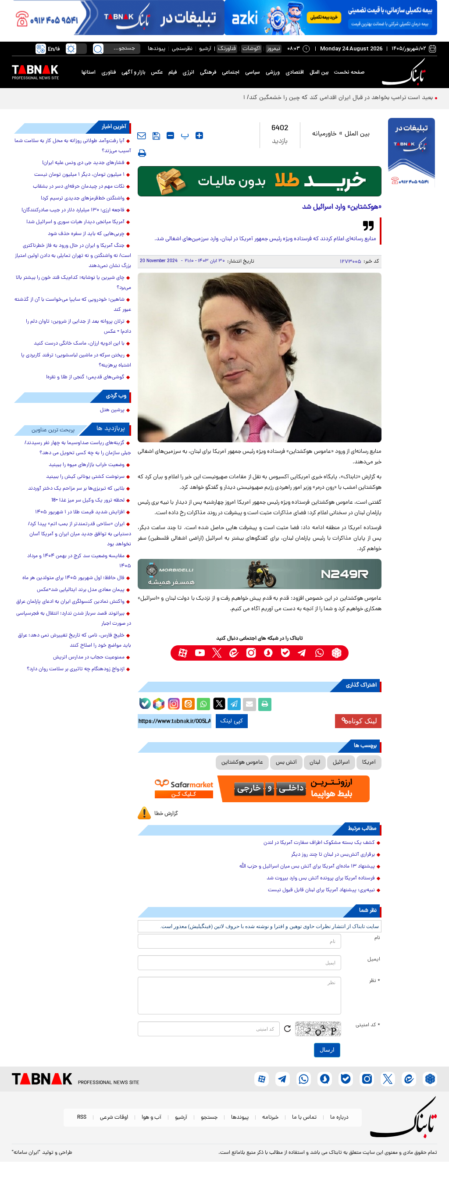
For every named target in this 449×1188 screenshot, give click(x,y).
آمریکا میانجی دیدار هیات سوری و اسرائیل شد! (75, 222)
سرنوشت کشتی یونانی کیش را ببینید (85, 477)
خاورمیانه (324, 134)
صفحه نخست (349, 72)
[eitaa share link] (188, 704)
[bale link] (285, 652)
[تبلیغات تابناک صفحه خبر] (411, 154)
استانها (89, 72)
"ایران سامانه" (26, 1153)
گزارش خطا (166, 814)
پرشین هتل (112, 410)
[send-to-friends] (141, 135)
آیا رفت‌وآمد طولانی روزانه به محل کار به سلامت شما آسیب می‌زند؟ (72, 146)
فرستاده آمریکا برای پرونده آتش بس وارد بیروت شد (321, 878)
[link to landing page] (405, 72)
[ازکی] (330, 17)
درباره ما (339, 1117)
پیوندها (156, 49)
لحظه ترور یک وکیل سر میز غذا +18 (88, 501)
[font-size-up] (199, 135)
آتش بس (286, 762)
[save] (156, 136)
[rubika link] (336, 652)
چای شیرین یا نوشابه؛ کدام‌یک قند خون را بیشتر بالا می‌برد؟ (73, 283)
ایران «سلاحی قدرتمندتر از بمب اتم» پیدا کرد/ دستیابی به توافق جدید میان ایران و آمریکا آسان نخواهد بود (79, 534)
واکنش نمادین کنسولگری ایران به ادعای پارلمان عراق (70, 602)
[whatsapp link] (319, 652)
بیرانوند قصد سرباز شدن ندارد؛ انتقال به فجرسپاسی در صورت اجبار (73, 619)
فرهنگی (208, 72)
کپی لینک (232, 721)
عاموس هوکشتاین (242, 762)
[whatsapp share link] (203, 704)
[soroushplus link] (268, 652)
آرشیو (205, 49)
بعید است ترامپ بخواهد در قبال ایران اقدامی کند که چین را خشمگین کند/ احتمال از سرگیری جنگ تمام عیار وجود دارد (285, 98)
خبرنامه (270, 1117)
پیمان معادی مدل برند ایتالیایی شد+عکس (81, 590)
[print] (142, 153)
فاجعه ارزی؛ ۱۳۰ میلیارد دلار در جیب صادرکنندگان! (73, 210)
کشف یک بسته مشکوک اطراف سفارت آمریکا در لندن (319, 843)
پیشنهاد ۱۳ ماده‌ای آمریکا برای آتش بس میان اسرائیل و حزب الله (307, 867)
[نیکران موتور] (260, 574)
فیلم (172, 72)
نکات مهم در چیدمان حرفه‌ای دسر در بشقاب (79, 187)
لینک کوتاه (362, 721)
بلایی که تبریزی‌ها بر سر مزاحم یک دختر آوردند (76, 489)
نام (377, 938)
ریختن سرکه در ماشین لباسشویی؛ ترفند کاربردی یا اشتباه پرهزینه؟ (76, 361)
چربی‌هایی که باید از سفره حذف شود (86, 234)
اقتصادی (294, 72)
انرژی (188, 72)
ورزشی (273, 72)
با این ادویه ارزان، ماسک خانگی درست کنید (79, 344)
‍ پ (183, 135)
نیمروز (273, 49)
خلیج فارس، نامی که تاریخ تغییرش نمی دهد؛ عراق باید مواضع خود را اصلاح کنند (74, 641)
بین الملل (319, 72)
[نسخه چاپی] (264, 704)
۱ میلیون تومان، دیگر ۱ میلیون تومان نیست (79, 175)
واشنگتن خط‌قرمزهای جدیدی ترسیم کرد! (83, 199)
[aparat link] (182, 652)
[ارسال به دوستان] (249, 704)
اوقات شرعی (114, 1117)
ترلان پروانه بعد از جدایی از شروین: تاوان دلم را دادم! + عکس (78, 327)
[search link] (98, 48)
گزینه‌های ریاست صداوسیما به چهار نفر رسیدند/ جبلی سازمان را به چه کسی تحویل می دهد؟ (78, 448)
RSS (81, 1117)
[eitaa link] (233, 652)
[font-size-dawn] (170, 135)
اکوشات (251, 49)
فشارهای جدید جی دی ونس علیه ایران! (83, 163)
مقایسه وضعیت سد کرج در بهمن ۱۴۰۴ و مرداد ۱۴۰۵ (79, 561)
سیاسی (252, 72)
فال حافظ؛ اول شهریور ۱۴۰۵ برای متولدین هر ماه (73, 578)
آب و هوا (151, 1117)
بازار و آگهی (133, 72)
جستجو (209, 1117)
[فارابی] (260, 181)
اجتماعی (230, 72)
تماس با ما (304, 1117)
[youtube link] (199, 652)
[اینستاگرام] (172, 702)
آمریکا (369, 762)
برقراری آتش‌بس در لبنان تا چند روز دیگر (333, 855)
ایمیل (373, 960)
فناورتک (227, 49)
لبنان (315, 762)
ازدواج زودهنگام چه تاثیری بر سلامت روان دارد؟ (76, 669)
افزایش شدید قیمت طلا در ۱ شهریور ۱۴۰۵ (80, 512)
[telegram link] (302, 652)
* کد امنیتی (368, 1025)
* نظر (374, 981)
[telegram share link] (234, 704)
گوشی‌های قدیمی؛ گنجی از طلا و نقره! (85, 377)
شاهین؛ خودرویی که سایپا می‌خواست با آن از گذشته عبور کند (72, 305)
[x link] (216, 652)
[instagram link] (251, 652)
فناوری (108, 72)
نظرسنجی (182, 49)
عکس (157, 72)
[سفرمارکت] (260, 789)
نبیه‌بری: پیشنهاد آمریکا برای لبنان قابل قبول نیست (321, 890)
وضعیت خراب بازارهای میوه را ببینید (87, 465)
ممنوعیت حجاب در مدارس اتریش (89, 658)
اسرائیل (341, 762)
